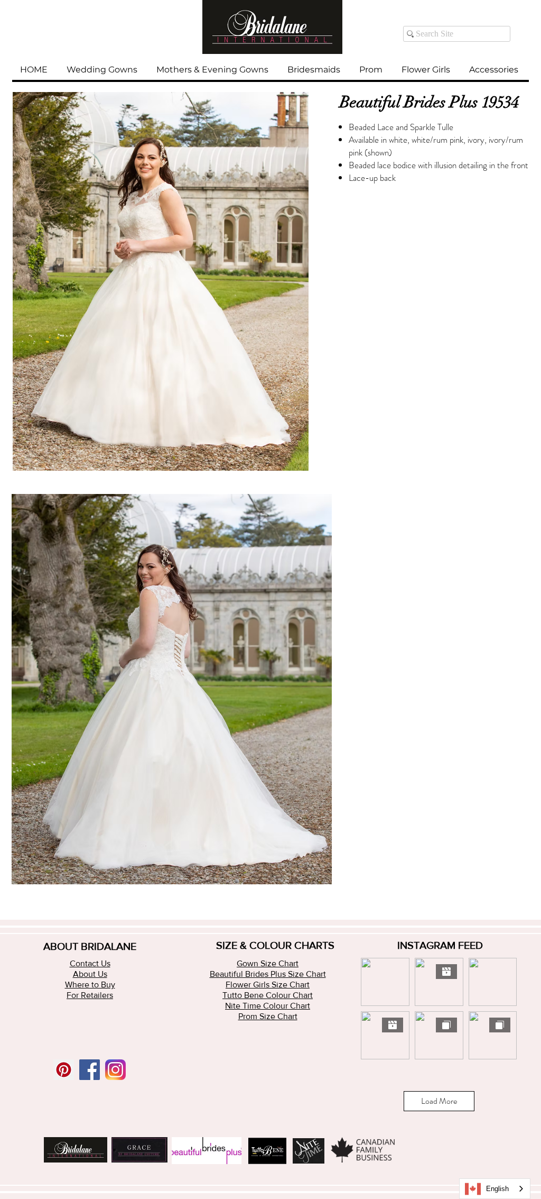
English (497, 1189)
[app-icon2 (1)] (115, 1069)
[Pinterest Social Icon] (63, 1069)
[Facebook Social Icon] (89, 1069)
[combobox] (494, 1188)
